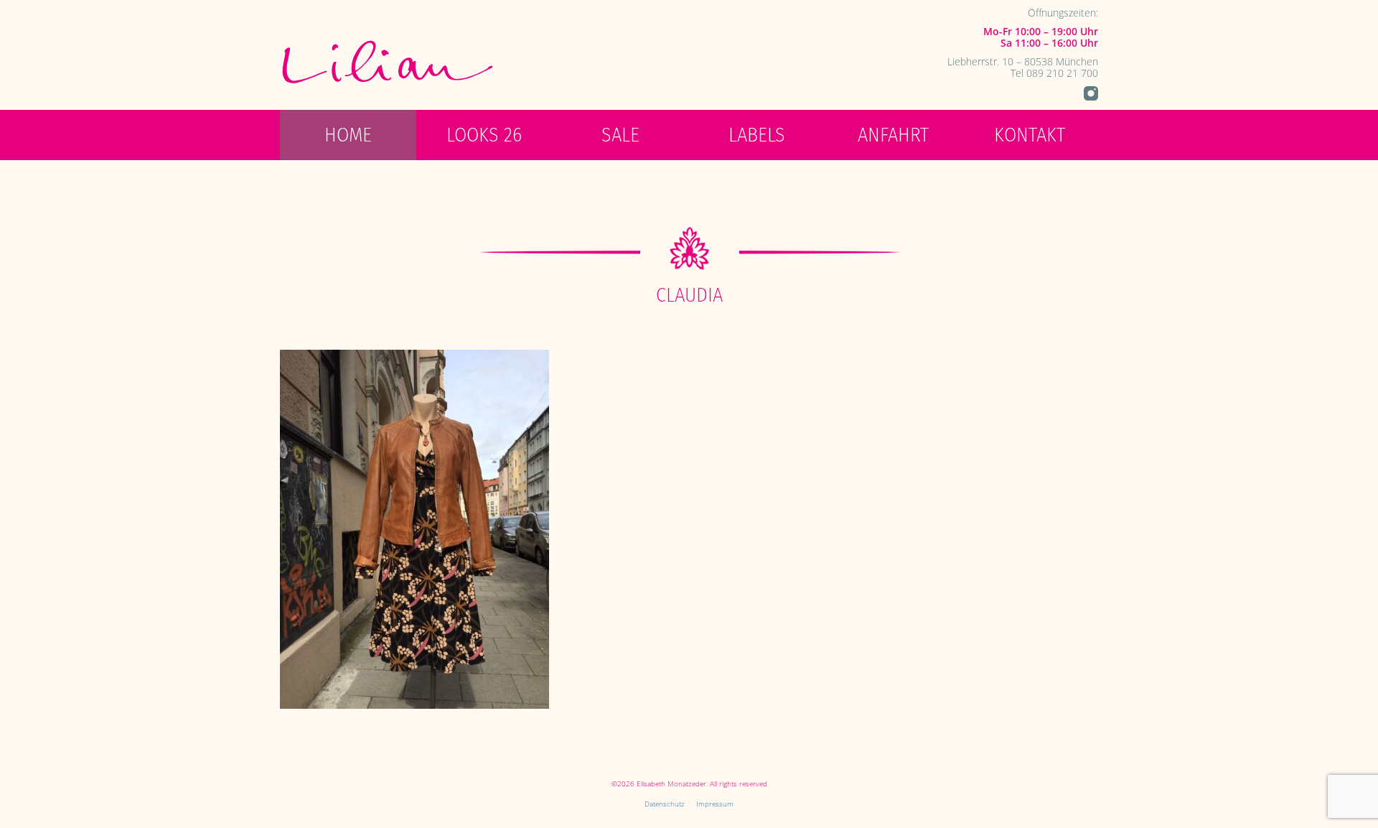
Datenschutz (665, 804)
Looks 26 (484, 134)
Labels (756, 134)
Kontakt (1029, 134)
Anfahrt (893, 134)
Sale (620, 134)
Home (348, 134)
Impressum (714, 804)
